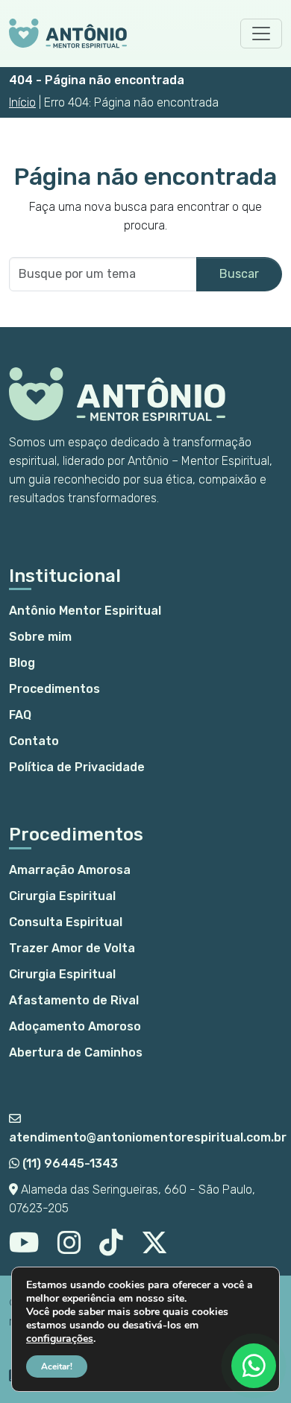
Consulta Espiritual (65, 922)
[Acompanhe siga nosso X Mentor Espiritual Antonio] (154, 1248)
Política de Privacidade (77, 767)
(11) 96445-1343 (68, 1163)
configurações (59, 1339)
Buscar (239, 274)
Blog (22, 663)
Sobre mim (40, 637)
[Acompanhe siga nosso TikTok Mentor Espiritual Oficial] (111, 1248)
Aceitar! (56, 1366)
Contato (34, 741)
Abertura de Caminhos (76, 1052)
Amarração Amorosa (70, 870)
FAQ (20, 715)
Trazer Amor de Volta (72, 948)
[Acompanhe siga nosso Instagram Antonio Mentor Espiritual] (69, 1248)
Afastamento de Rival (74, 1000)
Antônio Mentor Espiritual (85, 611)
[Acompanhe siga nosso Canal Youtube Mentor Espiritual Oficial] (24, 1248)
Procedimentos (54, 689)
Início (22, 102)
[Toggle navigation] (261, 33)
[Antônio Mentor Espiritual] (68, 33)
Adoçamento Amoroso (75, 1026)
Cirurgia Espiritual (62, 896)
